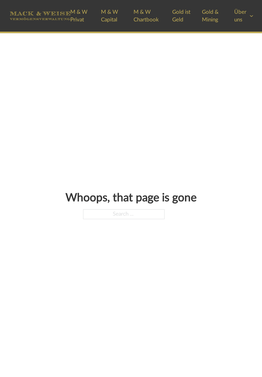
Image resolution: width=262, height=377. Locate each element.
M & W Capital (109, 15)
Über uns (240, 15)
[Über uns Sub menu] (251, 16)
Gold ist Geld (181, 15)
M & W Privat (79, 15)
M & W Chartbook (146, 15)
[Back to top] (239, 357)
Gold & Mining (210, 15)
